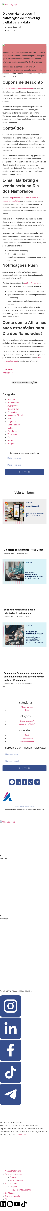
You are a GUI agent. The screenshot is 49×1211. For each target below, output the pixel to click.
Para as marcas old (13, 1174)
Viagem (11, 444)
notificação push (31, 283)
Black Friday (13, 409)
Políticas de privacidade (24, 806)
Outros (10, 428)
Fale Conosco (16, 1180)
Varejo (10, 440)
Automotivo (13, 406)
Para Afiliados (11, 1183)
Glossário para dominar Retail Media (23, 549)
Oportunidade (14, 425)
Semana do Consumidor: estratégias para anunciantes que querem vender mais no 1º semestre (24, 676)
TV (9, 437)
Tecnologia (12, 434)
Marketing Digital (15, 415)
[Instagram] (10, 1204)
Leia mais (21, 1134)
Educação (12, 412)
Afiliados (11, 399)
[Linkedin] (3, 1204)
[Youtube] (17, 1204)
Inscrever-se (24, 472)
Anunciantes (13, 403)
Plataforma (12, 431)
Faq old (13, 1187)
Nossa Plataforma (13, 1171)
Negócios (12, 422)
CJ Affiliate (10, 1193)
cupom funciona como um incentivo (19, 89)
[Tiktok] (24, 1204)
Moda (10, 418)
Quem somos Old (12, 1196)
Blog (7, 1199)
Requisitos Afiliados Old (20, 1190)
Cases (13, 1177)
